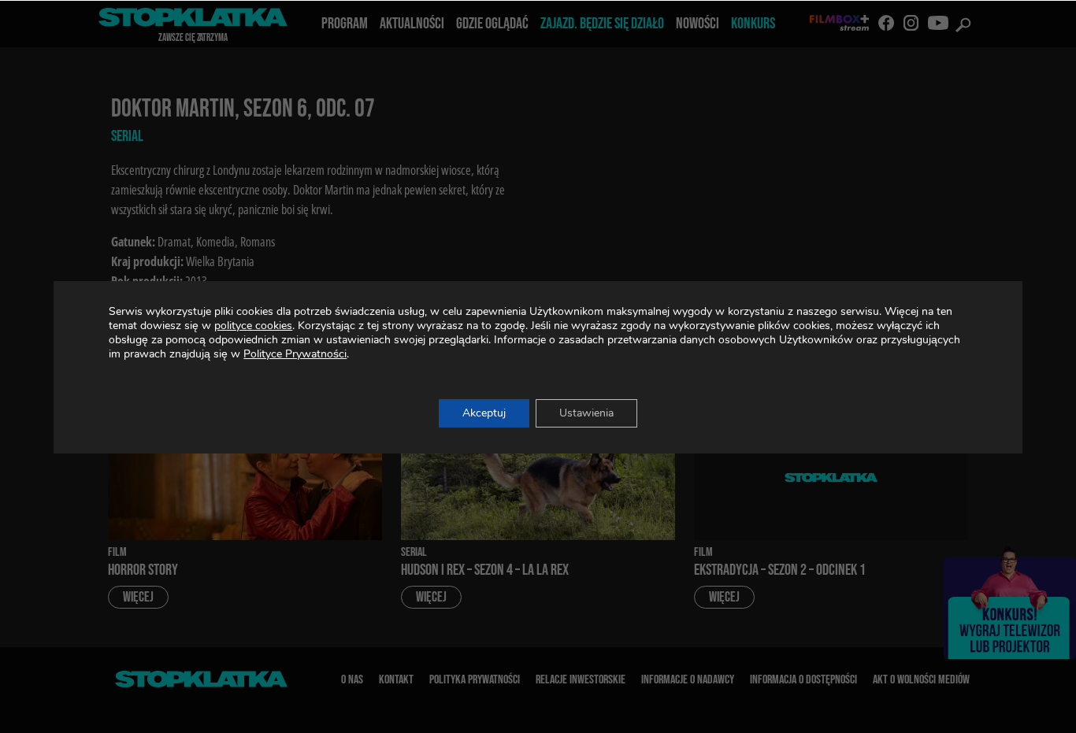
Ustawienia (586, 412)
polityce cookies (253, 325)
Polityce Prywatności (295, 353)
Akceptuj (484, 412)
